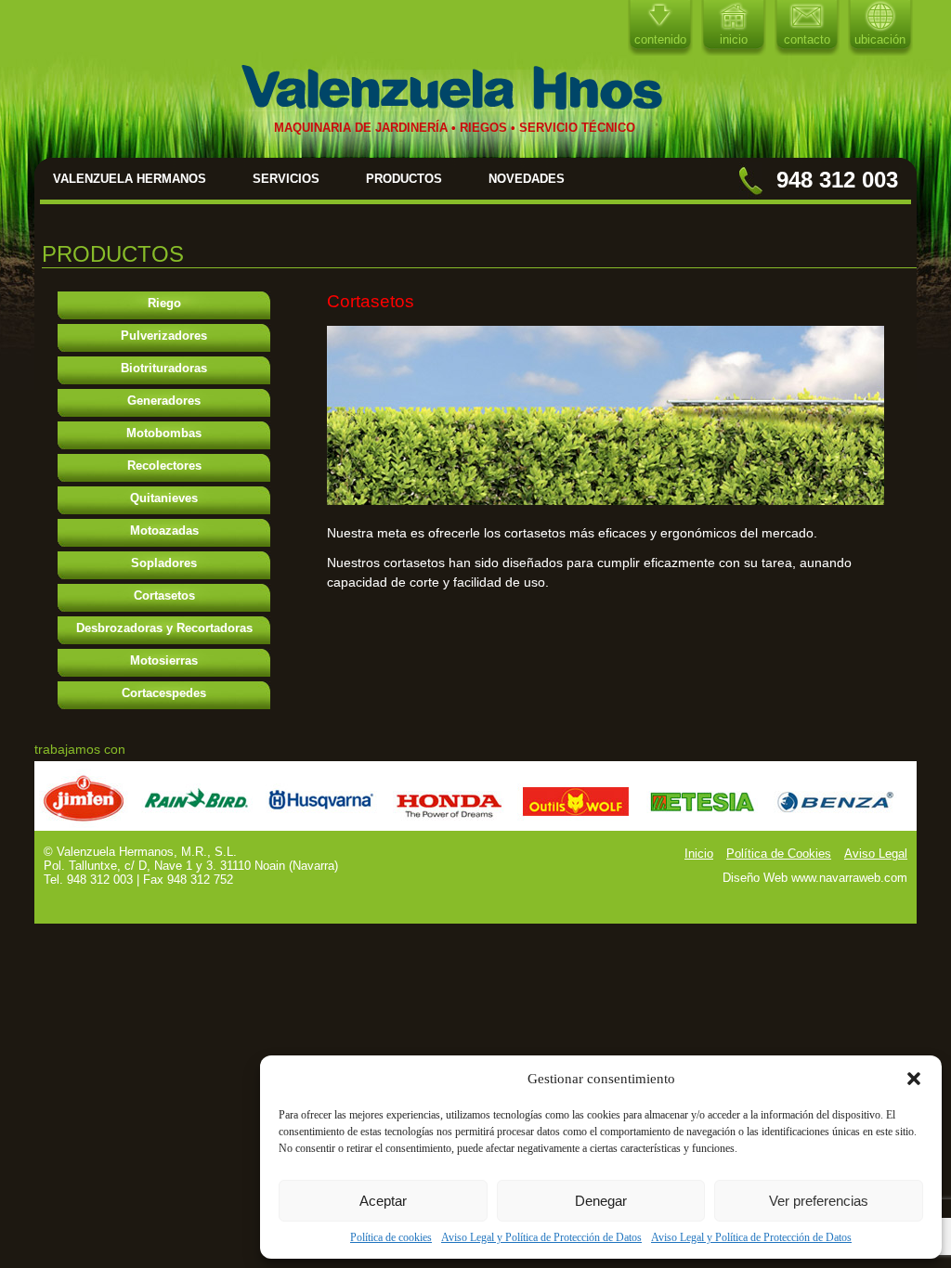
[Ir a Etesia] (703, 826)
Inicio (698, 853)
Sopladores (164, 563)
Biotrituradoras (164, 368)
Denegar (601, 1201)
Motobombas (164, 433)
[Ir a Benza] (835, 826)
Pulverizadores (164, 336)
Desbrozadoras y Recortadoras (164, 628)
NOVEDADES (527, 179)
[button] (914, 1078)
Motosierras (164, 660)
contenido (660, 39)
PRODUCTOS (404, 179)
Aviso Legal (875, 853)
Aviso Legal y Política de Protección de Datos (541, 1237)
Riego (164, 303)
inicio (734, 39)
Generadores (164, 401)
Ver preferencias (818, 1201)
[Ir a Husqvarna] (323, 826)
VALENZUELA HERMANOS (129, 179)
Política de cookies (391, 1237)
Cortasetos (164, 595)
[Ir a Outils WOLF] (575, 826)
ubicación (879, 39)
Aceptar (383, 1201)
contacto (807, 39)
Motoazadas (164, 530)
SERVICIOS (286, 179)
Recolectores (164, 465)
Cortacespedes (164, 693)
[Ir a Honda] (448, 826)
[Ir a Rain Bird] (197, 826)
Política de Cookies (778, 853)
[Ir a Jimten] (83, 826)
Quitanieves (164, 498)
